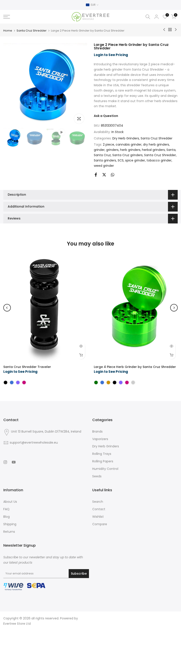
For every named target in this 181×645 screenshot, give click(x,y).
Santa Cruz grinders (127, 155)
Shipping (9, 524)
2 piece (108, 144)
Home (7, 30)
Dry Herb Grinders (125, 138)
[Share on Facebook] (96, 175)
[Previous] (7, 307)
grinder (99, 150)
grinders (112, 150)
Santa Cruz (102, 155)
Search (97, 501)
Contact (98, 509)
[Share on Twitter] (104, 175)
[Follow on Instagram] (5, 462)
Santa (170, 150)
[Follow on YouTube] (14, 462)
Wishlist (98, 516)
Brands (97, 431)
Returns (9, 531)
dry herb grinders (156, 144)
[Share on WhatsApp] (113, 175)
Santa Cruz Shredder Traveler (27, 367)
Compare (99, 524)
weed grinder (104, 165)
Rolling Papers (102, 461)
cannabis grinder (128, 144)
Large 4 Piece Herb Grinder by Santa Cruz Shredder (135, 367)
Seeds (97, 476)
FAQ (6, 509)
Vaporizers (100, 439)
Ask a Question (106, 116)
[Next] (174, 307)
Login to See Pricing (111, 54)
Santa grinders (105, 160)
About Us (10, 501)
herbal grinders (153, 150)
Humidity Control (105, 469)
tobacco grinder (159, 160)
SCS (121, 160)
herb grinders (130, 150)
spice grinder (135, 160)
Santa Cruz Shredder (32, 30)
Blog (6, 516)
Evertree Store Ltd (17, 623)
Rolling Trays (101, 454)
